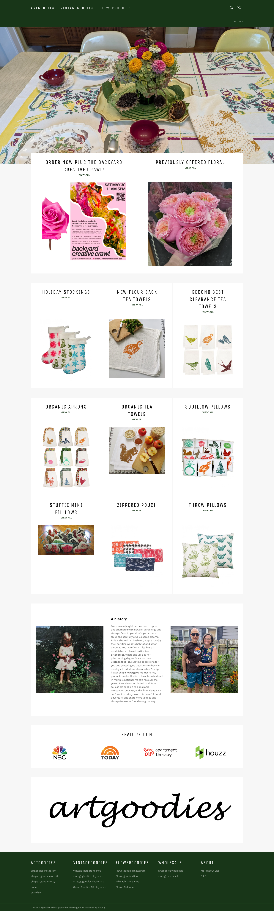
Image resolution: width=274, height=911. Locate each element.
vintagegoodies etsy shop (88, 876)
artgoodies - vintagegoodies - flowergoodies (81, 8)
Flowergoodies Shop (127, 876)
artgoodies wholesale (170, 870)
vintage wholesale (168, 876)
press (34, 887)
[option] (137, 95)
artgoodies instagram (43, 870)
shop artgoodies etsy (43, 881)
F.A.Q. (204, 876)
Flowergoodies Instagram (131, 870)
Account (238, 21)
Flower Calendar (125, 887)
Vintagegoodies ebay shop (88, 881)
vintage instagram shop (87, 870)
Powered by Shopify (95, 907)
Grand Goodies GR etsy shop (89, 887)
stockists (36, 892)
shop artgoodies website (45, 876)
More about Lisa (210, 870)
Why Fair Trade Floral (128, 881)
